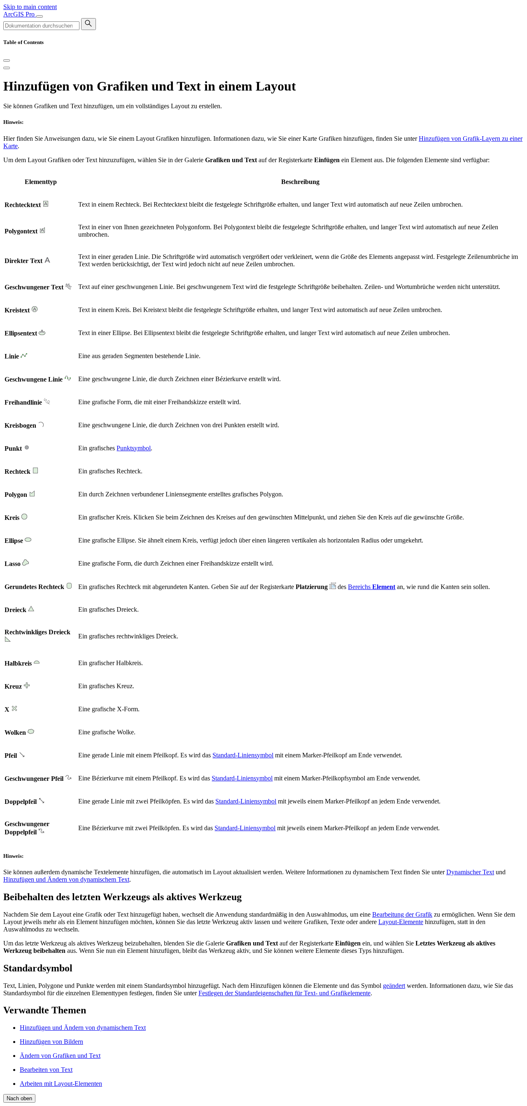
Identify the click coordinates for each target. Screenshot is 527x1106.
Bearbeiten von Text (46, 1069)
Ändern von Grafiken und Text (60, 1055)
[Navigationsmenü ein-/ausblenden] (39, 16)
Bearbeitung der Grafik (402, 914)
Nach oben (19, 1098)
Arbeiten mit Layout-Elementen (61, 1083)
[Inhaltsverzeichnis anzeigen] (6, 68)
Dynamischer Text (470, 872)
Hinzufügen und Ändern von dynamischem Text (66, 879)
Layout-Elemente (400, 921)
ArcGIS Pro (19, 14)
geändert (394, 985)
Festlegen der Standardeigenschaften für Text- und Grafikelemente (284, 993)
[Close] (6, 60)
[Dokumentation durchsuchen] (88, 24)
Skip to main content (30, 6)
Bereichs (371, 586)
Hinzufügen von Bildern (51, 1041)
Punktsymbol (134, 448)
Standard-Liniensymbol (242, 755)
